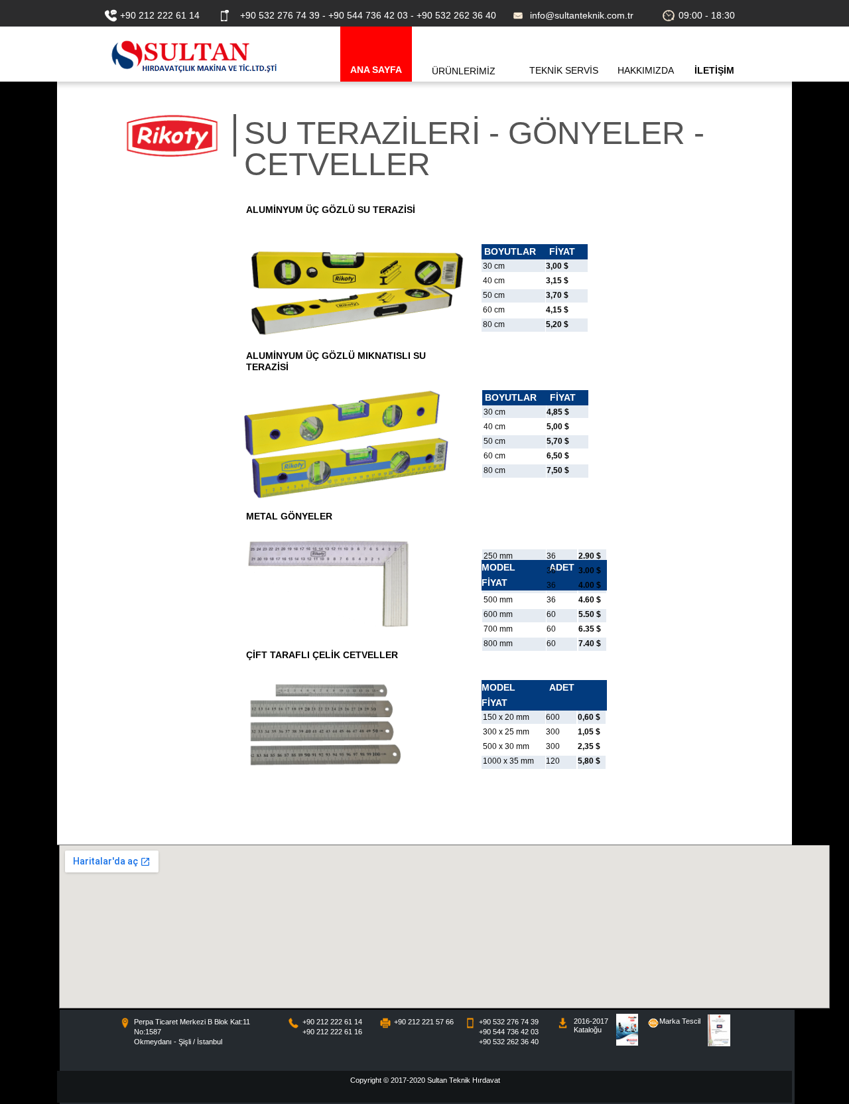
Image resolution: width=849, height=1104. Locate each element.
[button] (465, 54)
